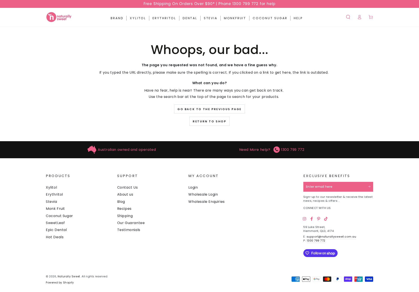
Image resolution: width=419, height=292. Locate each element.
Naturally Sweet (69, 276)
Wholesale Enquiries (206, 201)
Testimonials (128, 229)
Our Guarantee (131, 222)
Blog (121, 201)
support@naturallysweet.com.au (331, 237)
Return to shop (209, 121)
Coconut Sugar (59, 215)
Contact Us (127, 187)
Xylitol (51, 187)
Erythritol (54, 194)
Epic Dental (56, 229)
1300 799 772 (292, 149)
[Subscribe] (370, 186)
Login (193, 187)
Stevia (51, 201)
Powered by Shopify (60, 282)
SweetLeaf (55, 222)
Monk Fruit (55, 208)
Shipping (125, 215)
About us (125, 194)
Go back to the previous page (209, 109)
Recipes (124, 208)
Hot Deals (55, 237)
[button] (348, 17)
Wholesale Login (203, 194)
